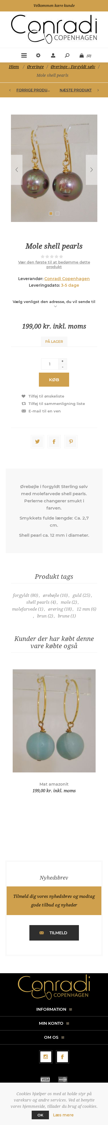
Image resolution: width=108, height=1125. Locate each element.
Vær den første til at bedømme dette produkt (54, 264)
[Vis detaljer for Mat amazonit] (54, 720)
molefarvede (24, 609)
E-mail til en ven (45, 411)
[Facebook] (62, 1056)
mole (66, 602)
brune (63, 616)
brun (42, 616)
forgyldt (21, 595)
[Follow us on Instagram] (45, 1056)
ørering (55, 609)
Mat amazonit (54, 784)
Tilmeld (58, 932)
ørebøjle (51, 595)
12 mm (83, 609)
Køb (54, 379)
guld (77, 595)
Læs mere (63, 1115)
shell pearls (38, 602)
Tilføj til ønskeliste (46, 396)
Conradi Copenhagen (67, 278)
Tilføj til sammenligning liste (57, 403)
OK (40, 1115)
